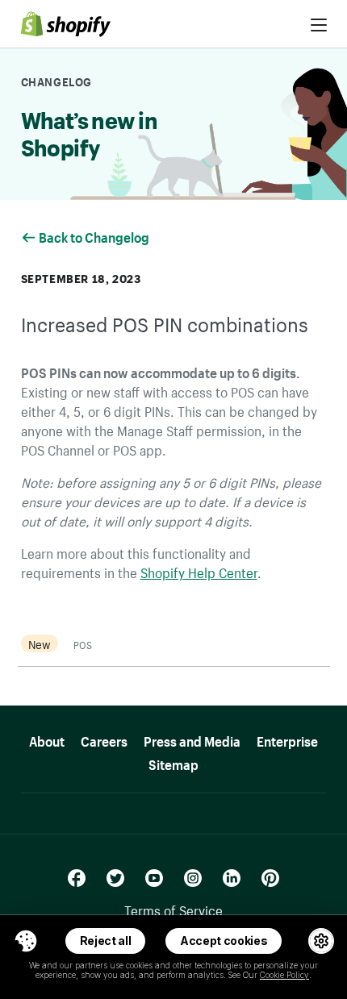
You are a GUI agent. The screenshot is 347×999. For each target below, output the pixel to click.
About (47, 739)
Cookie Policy (284, 975)
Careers (104, 739)
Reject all (106, 940)
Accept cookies (224, 940)
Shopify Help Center (198, 570)
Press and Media (192, 739)
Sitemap (173, 762)
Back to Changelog (95, 235)
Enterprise (287, 739)
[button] (26, 941)
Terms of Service (173, 908)
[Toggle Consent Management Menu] (26, 941)
